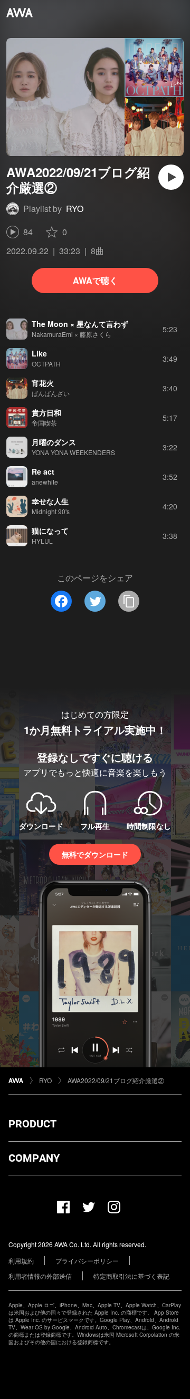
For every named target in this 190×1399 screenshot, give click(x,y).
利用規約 (21, 1260)
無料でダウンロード (95, 854)
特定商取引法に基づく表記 (131, 1275)
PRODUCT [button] (32, 1123)
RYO (74, 208)
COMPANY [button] (34, 1158)
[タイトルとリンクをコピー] (128, 601)
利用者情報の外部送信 (40, 1275)
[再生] (171, 177)
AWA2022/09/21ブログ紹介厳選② (116, 1080)
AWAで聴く (95, 280)
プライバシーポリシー (87, 1260)
